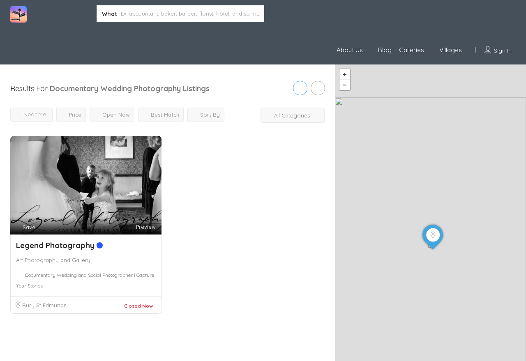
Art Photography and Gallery (53, 260)
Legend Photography (56, 245)
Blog (385, 50)
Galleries (411, 50)
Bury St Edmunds (44, 305)
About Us (350, 50)
